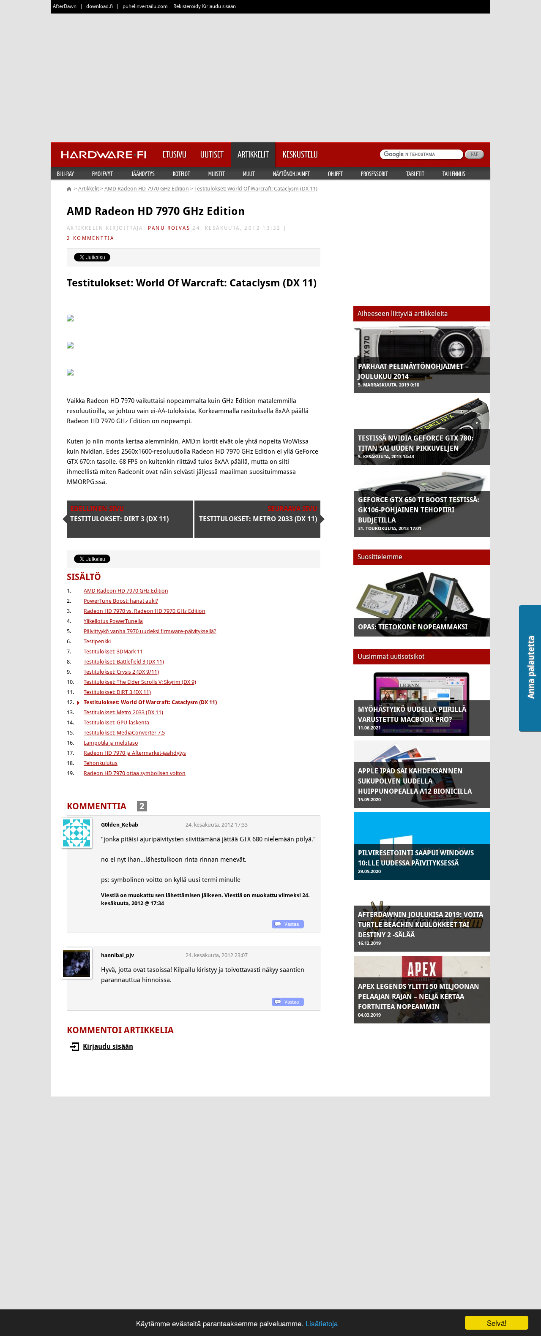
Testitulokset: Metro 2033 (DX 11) (123, 712)
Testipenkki (97, 641)
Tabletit (415, 173)
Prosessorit (374, 173)
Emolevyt (102, 173)
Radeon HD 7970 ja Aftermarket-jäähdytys (135, 753)
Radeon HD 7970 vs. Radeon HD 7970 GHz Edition (144, 611)
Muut (249, 173)
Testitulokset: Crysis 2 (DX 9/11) (121, 672)
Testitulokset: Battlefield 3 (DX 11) (124, 661)
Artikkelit (88, 188)
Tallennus (454, 173)
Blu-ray (65, 173)
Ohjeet (335, 173)
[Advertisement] (270, 76)
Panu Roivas (169, 228)
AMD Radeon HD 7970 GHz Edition (146, 188)
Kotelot (181, 173)
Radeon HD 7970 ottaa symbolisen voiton (135, 773)
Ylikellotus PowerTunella (113, 621)
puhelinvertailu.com (145, 6)
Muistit (216, 173)
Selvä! (497, 1322)
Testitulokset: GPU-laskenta (116, 722)
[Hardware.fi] (103, 152)
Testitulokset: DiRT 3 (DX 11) (117, 692)
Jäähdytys (143, 173)
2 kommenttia (91, 238)
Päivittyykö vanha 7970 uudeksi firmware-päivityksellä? (150, 631)
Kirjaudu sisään (108, 1046)
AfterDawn (65, 6)
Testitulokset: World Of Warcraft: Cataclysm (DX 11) (255, 188)
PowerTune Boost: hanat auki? (121, 601)
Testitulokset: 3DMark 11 (113, 651)
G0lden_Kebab (119, 825)
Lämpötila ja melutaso (111, 743)
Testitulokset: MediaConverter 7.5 (124, 732)
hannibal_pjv (117, 955)
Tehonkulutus (100, 763)
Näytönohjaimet (291, 173)
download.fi (99, 6)
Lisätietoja (322, 1323)
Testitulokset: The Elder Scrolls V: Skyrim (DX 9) (140, 682)
